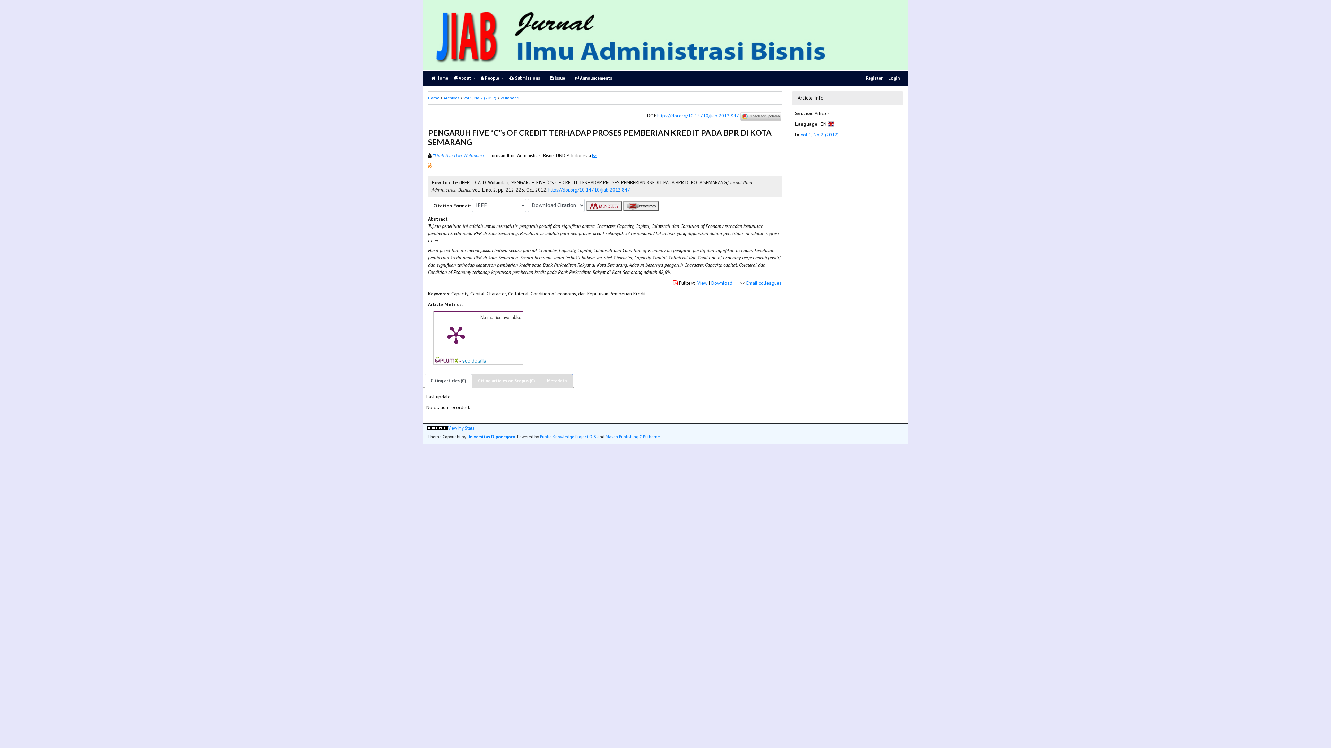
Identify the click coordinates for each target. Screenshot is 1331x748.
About (465, 78)
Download (721, 283)
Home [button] (434, 97)
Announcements (595, 78)
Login (894, 78)
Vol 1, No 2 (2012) (479, 97)
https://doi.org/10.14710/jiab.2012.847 (698, 116)
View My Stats (461, 428)
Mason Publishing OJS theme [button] (633, 436)
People (492, 78)
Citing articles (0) (448, 381)
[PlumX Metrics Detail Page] (456, 334)
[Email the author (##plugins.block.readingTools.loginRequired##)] (594, 155)
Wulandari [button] (510, 97)
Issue (560, 78)
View (702, 283)
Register (874, 78)
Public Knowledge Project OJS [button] (568, 436)
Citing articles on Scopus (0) (506, 381)
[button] (430, 165)
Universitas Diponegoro (491, 436)
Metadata (557, 381)
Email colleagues (764, 283)
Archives (451, 97)
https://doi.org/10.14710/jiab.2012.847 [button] (589, 190)
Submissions (527, 78)
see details (474, 360)
